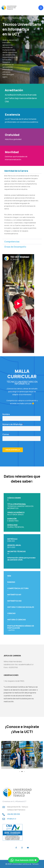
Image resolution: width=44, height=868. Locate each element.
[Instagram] (22, 847)
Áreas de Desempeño (15, 246)
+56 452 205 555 (13, 814)
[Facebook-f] (16, 847)
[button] (22, 170)
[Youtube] (28, 847)
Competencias (11, 241)
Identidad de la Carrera (16, 170)
